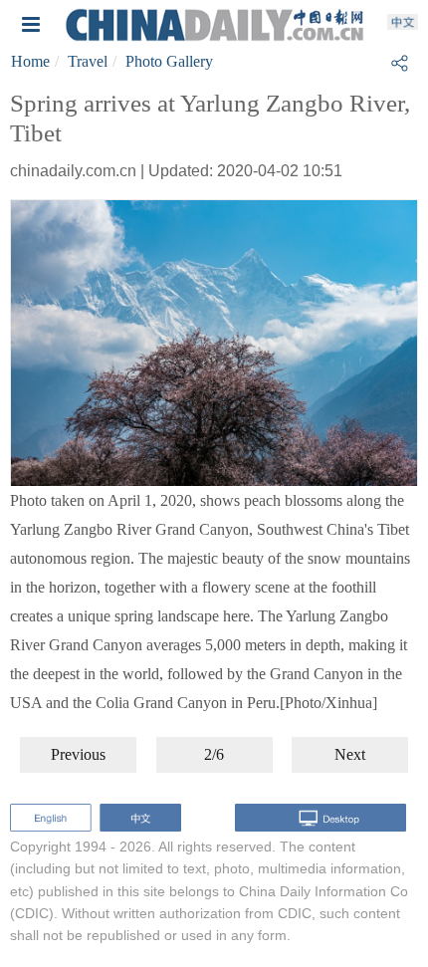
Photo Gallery (169, 61)
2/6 (214, 754)
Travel (87, 61)
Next (349, 754)
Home (30, 61)
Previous (78, 754)
